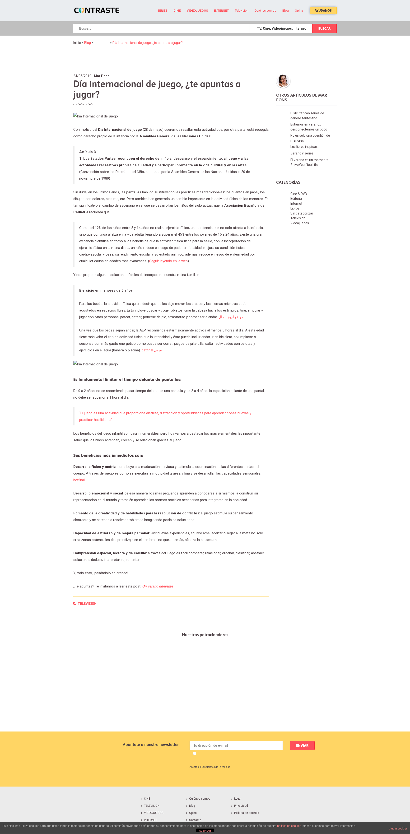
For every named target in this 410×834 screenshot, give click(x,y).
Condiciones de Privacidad (215, 767)
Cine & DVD (298, 194)
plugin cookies (398, 828)
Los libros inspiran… (304, 147)
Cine (177, 10)
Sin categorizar (301, 213)
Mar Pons (101, 76)
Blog (285, 10)
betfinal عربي (152, 350)
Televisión (241, 10)
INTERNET (150, 820)
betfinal (79, 480)
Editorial (296, 198)
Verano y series (301, 153)
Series (162, 10)
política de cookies (289, 826)
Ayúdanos (323, 10)
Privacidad (241, 805)
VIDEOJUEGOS (153, 813)
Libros (294, 208)
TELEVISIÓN (151, 805)
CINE (147, 798)
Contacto (195, 820)
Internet (221, 10)
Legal (237, 798)
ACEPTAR (205, 830)
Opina (299, 10)
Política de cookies (246, 813)
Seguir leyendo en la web (168, 261)
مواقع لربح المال (231, 317)
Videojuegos (197, 10)
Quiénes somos (265, 10)
